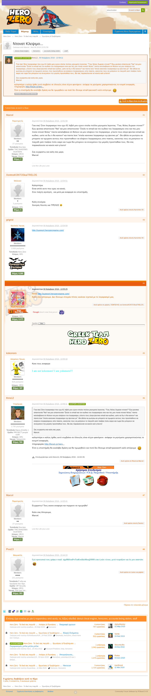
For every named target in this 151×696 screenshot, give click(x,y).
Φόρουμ (25, 31)
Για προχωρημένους (146, 10)
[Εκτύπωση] (29, 611)
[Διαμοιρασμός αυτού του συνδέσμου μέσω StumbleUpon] (21, 611)
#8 (144, 549)
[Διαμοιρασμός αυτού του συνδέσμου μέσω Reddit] (17, 611)
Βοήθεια (50, 691)
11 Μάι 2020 (119, 667)
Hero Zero (7, 686)
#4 (144, 283)
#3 (144, 220)
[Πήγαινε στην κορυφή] (75, 692)
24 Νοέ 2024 (120, 636)
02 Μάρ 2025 (120, 626)
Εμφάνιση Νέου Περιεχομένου (127, 31)
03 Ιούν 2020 (120, 658)
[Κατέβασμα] (33, 611)
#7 (144, 495)
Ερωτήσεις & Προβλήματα (49, 633)
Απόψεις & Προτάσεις (47, 625)
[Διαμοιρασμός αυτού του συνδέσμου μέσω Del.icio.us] (13, 611)
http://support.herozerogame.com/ (48, 230)
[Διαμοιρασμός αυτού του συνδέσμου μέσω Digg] (10, 611)
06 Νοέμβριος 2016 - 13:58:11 (51, 58)
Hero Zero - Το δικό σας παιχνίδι (22, 625)
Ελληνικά (9, 691)
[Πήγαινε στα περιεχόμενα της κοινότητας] (40, 17)
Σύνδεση (122, 2)
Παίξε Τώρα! (10, 31)
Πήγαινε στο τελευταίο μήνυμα (136, 605)
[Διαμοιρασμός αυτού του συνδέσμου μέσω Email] (25, 611)
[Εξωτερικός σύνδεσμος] (102, 480)
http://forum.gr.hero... (35, 87)
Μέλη (35, 31)
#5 (144, 353)
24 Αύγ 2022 (120, 647)
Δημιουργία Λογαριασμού (137, 2)
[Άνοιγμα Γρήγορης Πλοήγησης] (145, 32)
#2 (144, 175)
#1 (144, 115)
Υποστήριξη (48, 31)
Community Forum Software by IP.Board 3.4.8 (131, 691)
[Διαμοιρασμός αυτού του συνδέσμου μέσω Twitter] (4, 611)
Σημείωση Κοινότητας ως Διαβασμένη (30, 691)
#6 (144, 398)
